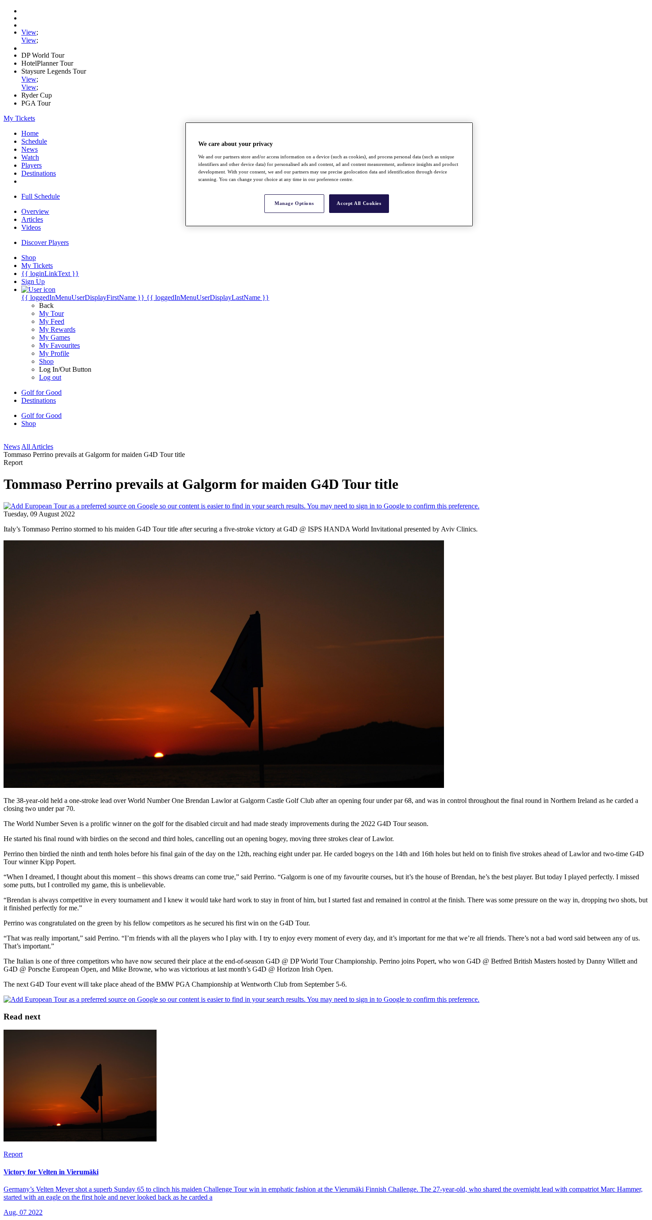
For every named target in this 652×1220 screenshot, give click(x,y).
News (29, 149)
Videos (31, 227)
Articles (32, 219)
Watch (30, 157)
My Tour (51, 313)
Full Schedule (40, 196)
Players (31, 165)
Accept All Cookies (359, 203)
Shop (46, 361)
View (28, 32)
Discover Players (45, 242)
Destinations (38, 173)
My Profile (54, 353)
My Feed (51, 321)
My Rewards (57, 329)
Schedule (34, 141)
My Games (54, 337)
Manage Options (294, 203)
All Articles (37, 446)
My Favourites (59, 345)
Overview (35, 211)
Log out (50, 377)
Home (30, 133)
